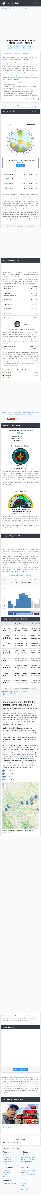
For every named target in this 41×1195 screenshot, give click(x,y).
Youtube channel (18, 1081)
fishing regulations (23, 756)
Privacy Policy (25, 1190)
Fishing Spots (4, 8)
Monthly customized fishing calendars (15, 691)
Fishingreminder (12, 3)
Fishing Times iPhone (28, 1157)
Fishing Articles (7, 1163)
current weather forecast (23, 210)
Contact (23, 1183)
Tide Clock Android (28, 1159)
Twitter (6, 1177)
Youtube (6, 1174)
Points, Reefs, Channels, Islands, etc (15, 780)
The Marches (16, 8)
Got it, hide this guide (32, 99)
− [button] (5, 787)
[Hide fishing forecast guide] (38, 54)
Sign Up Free (20, 165)
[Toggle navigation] (36, 3)
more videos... (34, 1131)
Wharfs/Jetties (8, 777)
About (23, 1185)
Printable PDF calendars (11, 694)
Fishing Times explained (28, 1170)
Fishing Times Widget (9, 1183)
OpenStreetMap (28, 828)
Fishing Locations (8, 1155)
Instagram (7, 1172)
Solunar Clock (25, 1172)
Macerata (5, 59)
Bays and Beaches (10, 771)
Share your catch (21, 1069)
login (8, 1142)
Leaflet (21, 828)
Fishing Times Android (29, 1155)
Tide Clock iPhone (27, 1161)
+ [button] (5, 784)
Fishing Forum (7, 1159)
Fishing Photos (7, 1161)
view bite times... (15, 79)
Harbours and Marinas (11, 774)
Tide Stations (7, 1157)
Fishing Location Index (28, 1174)
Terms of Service (26, 1188)
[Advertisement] (20, 23)
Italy (10, 8)
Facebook (7, 1170)
